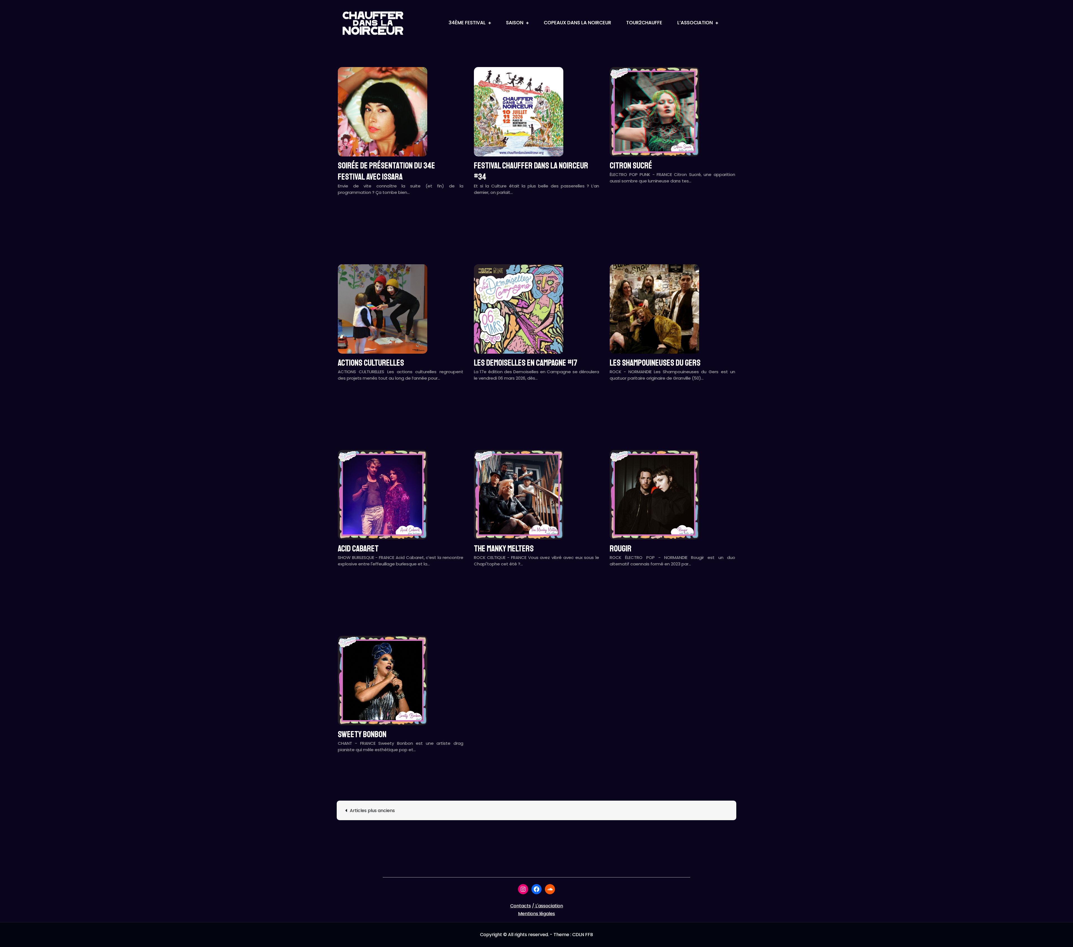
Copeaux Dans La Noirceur (577, 22)
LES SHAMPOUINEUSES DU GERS (655, 363)
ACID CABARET (358, 548)
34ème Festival (467, 22)
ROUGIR (621, 548)
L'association (549, 906)
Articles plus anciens (372, 810)
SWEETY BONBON (362, 734)
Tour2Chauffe (644, 22)
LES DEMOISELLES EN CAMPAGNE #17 (525, 363)
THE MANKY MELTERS (504, 548)
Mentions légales (536, 913)
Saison (514, 22)
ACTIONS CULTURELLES (371, 363)
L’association (695, 22)
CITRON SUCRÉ (631, 165)
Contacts (520, 906)
